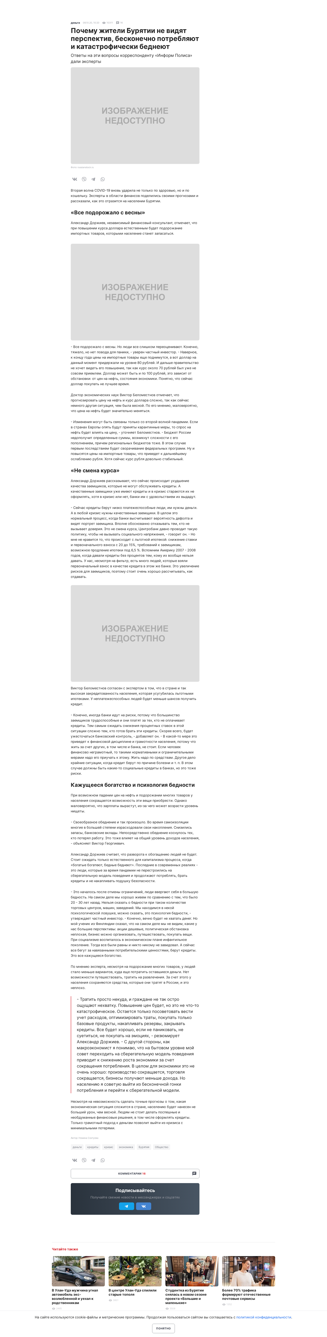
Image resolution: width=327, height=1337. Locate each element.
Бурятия (144, 1147)
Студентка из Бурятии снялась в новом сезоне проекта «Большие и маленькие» (186, 1296)
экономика (126, 1147)
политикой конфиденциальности (263, 1317)
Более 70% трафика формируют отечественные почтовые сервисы (246, 1294)
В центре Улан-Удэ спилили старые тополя (132, 1292)
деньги (75, 22)
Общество (161, 1147)
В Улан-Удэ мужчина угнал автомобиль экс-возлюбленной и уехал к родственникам (75, 1296)
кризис (108, 1147)
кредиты (92, 1147)
